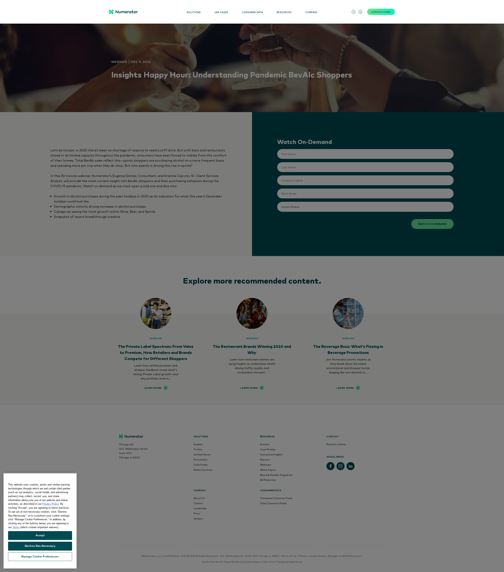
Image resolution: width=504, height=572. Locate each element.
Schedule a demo (381, 12)
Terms (15, 527)
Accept (40, 535)
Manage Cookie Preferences (39, 556)
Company (311, 12)
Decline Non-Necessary (40, 545)
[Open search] (360, 12)
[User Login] (354, 11)
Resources (284, 12)
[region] (40, 521)
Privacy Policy (50, 503)
